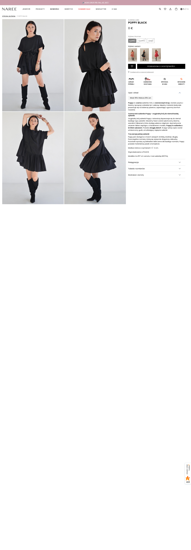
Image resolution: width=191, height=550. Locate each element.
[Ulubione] (165, 9)
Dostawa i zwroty (136, 175)
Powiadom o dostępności (161, 66)
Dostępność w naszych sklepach (142, 72)
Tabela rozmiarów (136, 168)
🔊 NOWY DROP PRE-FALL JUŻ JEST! (95, 2)
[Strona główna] (9, 9)
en (188, 9)
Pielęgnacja (133, 162)
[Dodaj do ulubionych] (132, 66)
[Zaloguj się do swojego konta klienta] (170, 9)
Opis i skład (133, 92)
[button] (160, 9)
